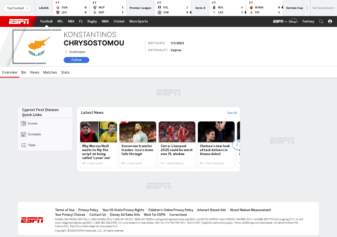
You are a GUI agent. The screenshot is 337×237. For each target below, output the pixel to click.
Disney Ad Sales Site (125, 215)
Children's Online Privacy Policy (170, 210)
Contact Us (97, 215)
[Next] (306, 8)
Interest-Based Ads (211, 210)
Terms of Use (65, 210)
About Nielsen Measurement (250, 210)
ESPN (19, 21)
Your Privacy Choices (70, 215)
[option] (98, 144)
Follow (77, 60)
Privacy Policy (88, 210)
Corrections (178, 215)
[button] (321, 21)
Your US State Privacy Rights (123, 210)
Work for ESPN (154, 215)
